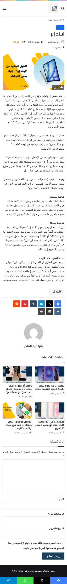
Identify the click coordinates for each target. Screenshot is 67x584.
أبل (8, 100)
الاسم (60, 499)
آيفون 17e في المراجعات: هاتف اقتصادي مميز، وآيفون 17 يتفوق (49, 425)
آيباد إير (56, 291)
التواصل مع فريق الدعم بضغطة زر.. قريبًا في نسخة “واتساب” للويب (19, 425)
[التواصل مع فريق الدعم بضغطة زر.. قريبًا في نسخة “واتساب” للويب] (17, 410)
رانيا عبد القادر (54, 42)
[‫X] (49, 303)
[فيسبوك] (57, 303)
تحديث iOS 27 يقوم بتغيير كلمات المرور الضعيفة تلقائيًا (49, 387)
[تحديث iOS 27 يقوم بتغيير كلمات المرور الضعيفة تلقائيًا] (49, 374)
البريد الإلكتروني (56, 513)
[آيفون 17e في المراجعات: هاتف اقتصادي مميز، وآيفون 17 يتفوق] (49, 410)
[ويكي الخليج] (53, 8)
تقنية (49, 20)
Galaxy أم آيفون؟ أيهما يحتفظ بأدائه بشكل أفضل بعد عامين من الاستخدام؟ (19, 389)
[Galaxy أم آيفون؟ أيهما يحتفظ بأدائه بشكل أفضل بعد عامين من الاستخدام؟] (17, 374)
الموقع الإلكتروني (56, 528)
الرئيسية (58, 20)
